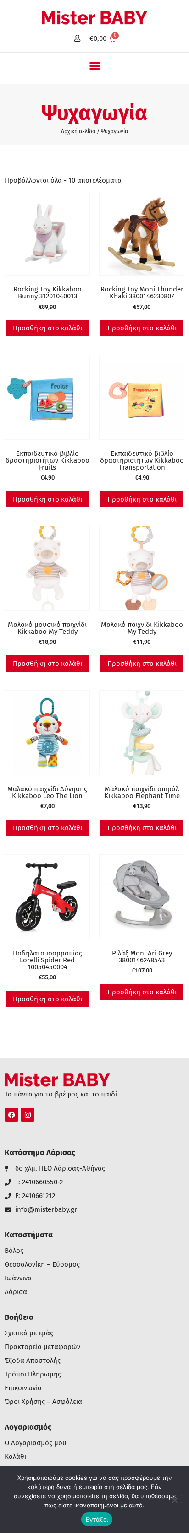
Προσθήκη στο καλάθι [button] (47, 328)
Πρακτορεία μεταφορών (42, 1347)
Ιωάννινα (18, 1278)
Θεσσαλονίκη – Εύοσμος (42, 1264)
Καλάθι (15, 1456)
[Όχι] (174, 1499)
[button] (94, 66)
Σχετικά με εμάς (29, 1333)
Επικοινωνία (23, 1388)
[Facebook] (11, 1115)
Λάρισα (16, 1292)
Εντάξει (97, 1519)
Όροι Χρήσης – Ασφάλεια (43, 1401)
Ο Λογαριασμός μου (36, 1443)
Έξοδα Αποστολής (33, 1360)
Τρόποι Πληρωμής (33, 1374)
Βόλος (14, 1250)
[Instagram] (27, 1115)
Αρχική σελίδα (78, 131)
